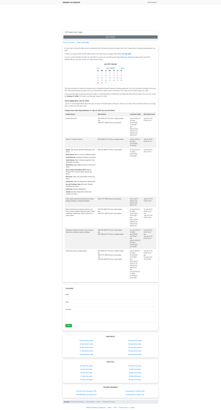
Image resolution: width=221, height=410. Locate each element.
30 (102, 83)
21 (121, 78)
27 (117, 80)
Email (67, 302)
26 (114, 80)
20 (117, 78)
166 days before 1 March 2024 (134, 394)
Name (67, 294)
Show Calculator (110, 37)
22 (98, 80)
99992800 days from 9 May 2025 (86, 394)
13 (117, 75)
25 (110, 80)
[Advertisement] (110, 18)
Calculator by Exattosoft (71, 2)
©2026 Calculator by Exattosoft (96, 407)
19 (114, 78)
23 (102, 80)
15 (98, 78)
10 (106, 75)
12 (114, 75)
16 (102, 78)
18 (110, 78)
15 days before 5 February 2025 (134, 391)
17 (106, 78)
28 (121, 80)
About (110, 407)
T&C (115, 407)
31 (106, 83)
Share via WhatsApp (83, 42)
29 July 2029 (126, 54)
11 (110, 75)
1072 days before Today (94, 59)
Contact (132, 407)
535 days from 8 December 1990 (86, 391)
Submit (69, 325)
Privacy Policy (123, 407)
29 (98, 83)
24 (106, 80)
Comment (68, 309)
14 (121, 75)
